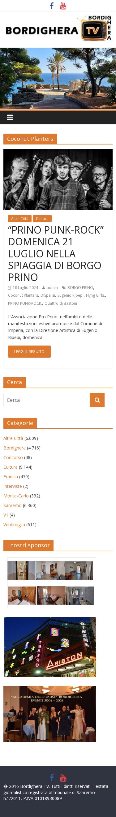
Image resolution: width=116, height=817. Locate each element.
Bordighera (14, 448)
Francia (10, 476)
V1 (5, 515)
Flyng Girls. (95, 295)
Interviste (12, 486)
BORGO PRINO (80, 287)
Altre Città (19, 218)
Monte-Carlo (16, 496)
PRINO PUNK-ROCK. (25, 303)
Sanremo (12, 505)
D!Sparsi (48, 295)
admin (52, 287)
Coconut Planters (23, 295)
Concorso (13, 457)
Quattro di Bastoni (61, 303)
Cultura (42, 218)
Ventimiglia (14, 524)
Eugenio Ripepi (71, 295)
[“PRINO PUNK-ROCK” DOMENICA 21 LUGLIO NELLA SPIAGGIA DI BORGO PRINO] (58, 152)
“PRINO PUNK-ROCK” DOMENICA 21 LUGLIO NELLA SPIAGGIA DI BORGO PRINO (56, 253)
